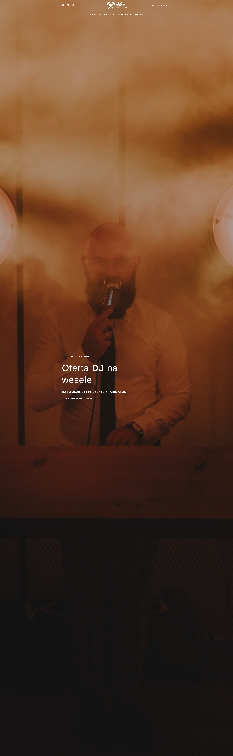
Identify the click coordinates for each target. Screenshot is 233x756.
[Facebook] (68, 5)
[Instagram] (73, 5)
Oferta (106, 14)
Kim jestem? (95, 14)
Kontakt (139, 14)
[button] (160, 5)
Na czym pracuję (120, 14)
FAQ (131, 14)
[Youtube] (63, 5)
